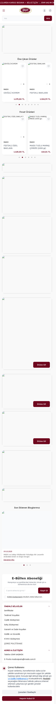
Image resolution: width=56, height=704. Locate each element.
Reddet (46, 678)
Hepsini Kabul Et (27, 698)
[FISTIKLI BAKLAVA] (40, 75)
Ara (48, 18)
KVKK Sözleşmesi (12, 639)
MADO (6, 89)
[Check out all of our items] (29, 39)
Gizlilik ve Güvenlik (12, 634)
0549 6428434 (17, 654)
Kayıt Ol (44, 590)
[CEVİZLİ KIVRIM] (14, 75)
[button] (16, 104)
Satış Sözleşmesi (11, 624)
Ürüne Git (41, 365)
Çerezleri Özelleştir (27, 692)
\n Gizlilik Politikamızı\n (18, 678)
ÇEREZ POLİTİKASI (13, 643)
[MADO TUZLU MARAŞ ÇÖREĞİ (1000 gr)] (40, 128)
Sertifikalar (8, 610)
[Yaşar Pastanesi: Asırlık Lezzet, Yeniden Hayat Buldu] (29, 530)
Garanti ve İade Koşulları (15, 629)
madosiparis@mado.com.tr (24, 659)
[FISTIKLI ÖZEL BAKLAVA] (14, 128)
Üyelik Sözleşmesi (11, 620)
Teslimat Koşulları (11, 615)
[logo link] (27, 10)
